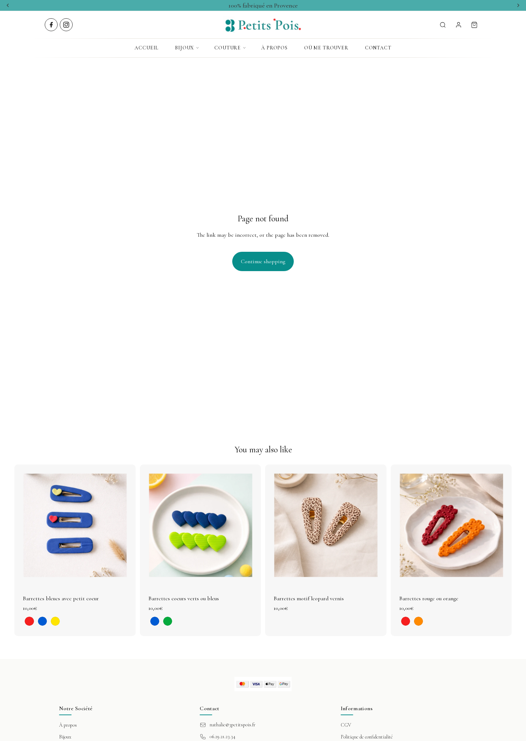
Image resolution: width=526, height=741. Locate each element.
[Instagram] (66, 24)
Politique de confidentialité (367, 737)
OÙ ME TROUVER (326, 48)
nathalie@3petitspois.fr (232, 725)
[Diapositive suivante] (125, 525)
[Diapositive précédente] (25, 525)
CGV (346, 725)
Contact (378, 48)
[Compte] (458, 25)
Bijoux (184, 48)
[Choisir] (124, 575)
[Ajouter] (375, 575)
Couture (227, 48)
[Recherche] (442, 25)
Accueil (147, 48)
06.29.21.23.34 (222, 736)
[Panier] (474, 25)
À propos (274, 48)
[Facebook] (51, 24)
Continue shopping (263, 261)
